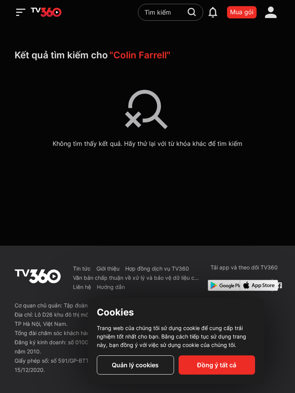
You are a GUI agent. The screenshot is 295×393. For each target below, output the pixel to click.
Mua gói (242, 12)
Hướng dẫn (111, 287)
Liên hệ (82, 287)
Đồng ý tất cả (216, 365)
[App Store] (254, 285)
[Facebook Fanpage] (277, 285)
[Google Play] (222, 285)
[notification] (212, 12)
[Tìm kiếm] (191, 12)
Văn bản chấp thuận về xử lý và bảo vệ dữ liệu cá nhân (137, 277)
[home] (46, 12)
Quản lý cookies (135, 365)
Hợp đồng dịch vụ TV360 (157, 268)
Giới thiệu (107, 268)
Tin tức (82, 268)
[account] (270, 12)
